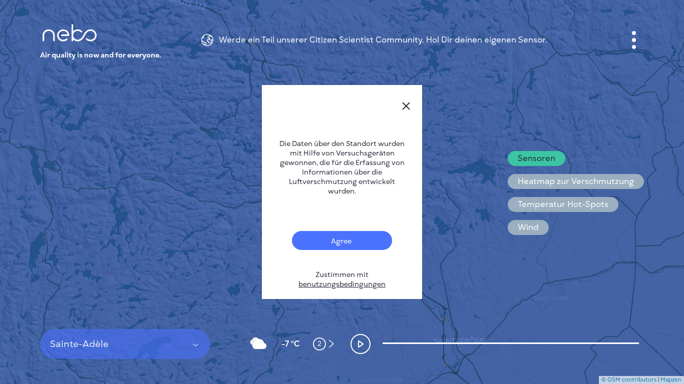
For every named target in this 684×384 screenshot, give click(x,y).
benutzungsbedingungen (342, 284)
